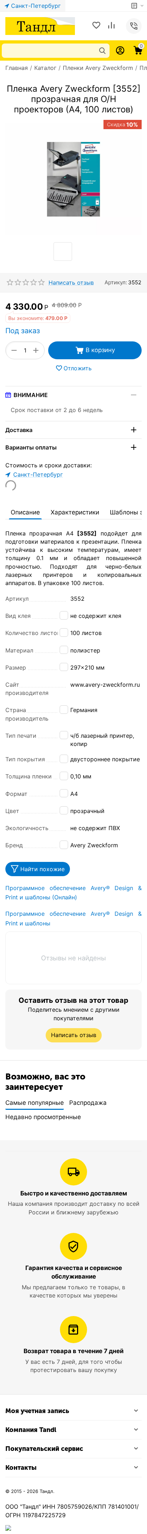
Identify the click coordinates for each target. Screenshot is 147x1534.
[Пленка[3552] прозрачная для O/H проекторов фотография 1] (73, 179)
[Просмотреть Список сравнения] (111, 26)
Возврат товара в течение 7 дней (73, 1351)
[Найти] (102, 51)
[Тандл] (40, 25)
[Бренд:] (141, 306)
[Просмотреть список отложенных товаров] (96, 26)
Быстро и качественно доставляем (73, 1193)
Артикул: (116, 282)
